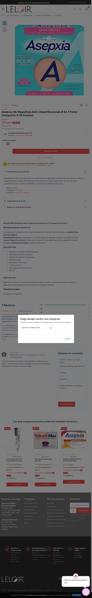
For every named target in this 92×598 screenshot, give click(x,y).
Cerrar (67, 338)
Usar (51, 328)
